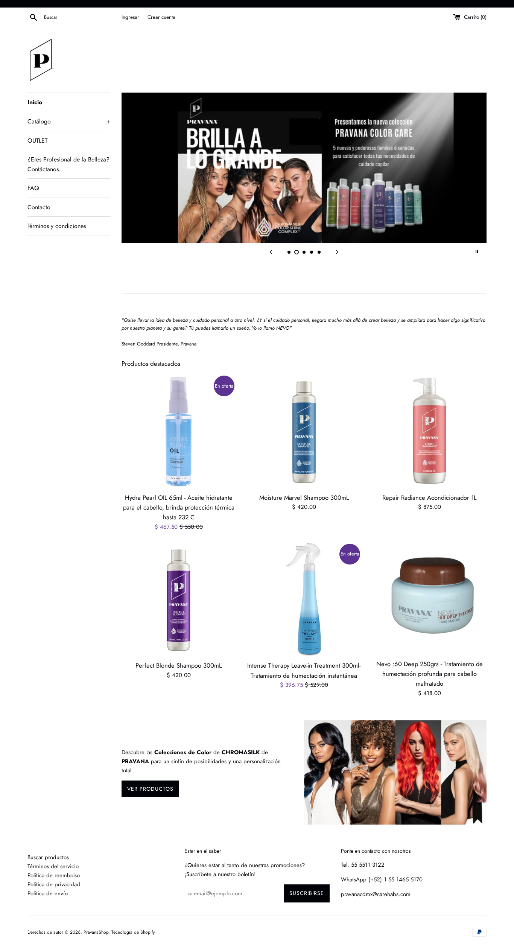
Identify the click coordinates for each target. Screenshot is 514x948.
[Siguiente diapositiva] (337, 251)
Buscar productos (48, 857)
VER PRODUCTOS (150, 789)
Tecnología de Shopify (133, 932)
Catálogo (68, 121)
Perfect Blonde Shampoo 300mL (178, 665)
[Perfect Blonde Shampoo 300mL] (179, 600)
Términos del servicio (53, 866)
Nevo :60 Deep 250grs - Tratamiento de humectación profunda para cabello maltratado (429, 673)
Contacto (38, 207)
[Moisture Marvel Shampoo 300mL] (304, 431)
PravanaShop (96, 932)
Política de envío (47, 893)
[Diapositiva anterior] (271, 251)
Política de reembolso (53, 875)
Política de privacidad (53, 884)
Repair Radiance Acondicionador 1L (429, 497)
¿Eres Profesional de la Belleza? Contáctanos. (68, 164)
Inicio (34, 102)
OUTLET (37, 140)
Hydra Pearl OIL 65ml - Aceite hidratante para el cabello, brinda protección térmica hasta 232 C (178, 507)
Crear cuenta (161, 17)
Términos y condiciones (56, 226)
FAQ (33, 188)
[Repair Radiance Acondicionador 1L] (430, 431)
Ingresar (130, 17)
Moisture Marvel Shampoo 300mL (304, 497)
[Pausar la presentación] (476, 251)
